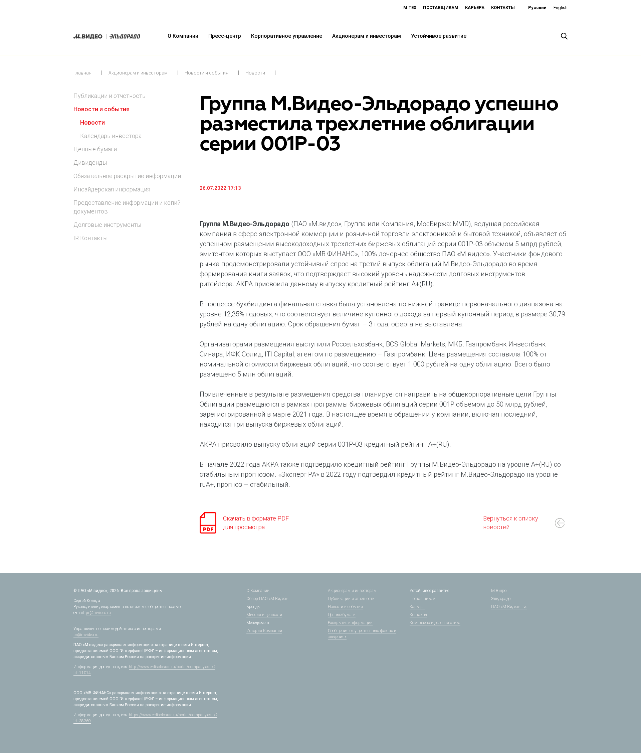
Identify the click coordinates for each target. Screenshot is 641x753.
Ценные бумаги (95, 149)
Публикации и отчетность (109, 95)
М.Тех (409, 7)
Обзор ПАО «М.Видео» (266, 598)
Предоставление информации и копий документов (127, 207)
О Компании (183, 36)
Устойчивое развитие (438, 36)
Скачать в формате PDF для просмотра (256, 523)
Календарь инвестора (111, 135)
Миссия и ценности (264, 614)
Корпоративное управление (286, 36)
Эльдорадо (500, 598)
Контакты (503, 7)
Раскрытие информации (350, 622)
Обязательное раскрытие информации (127, 175)
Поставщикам (440, 7)
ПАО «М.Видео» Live (509, 606)
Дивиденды (90, 162)
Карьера (474, 7)
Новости (255, 72)
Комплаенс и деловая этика (435, 622)
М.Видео (498, 590)
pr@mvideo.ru (98, 612)
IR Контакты (90, 238)
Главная (82, 72)
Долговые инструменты (107, 224)
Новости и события (206, 72)
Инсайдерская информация (111, 189)
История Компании (264, 630)
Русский (537, 7)
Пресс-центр (224, 36)
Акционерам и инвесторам (366, 36)
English (561, 7)
